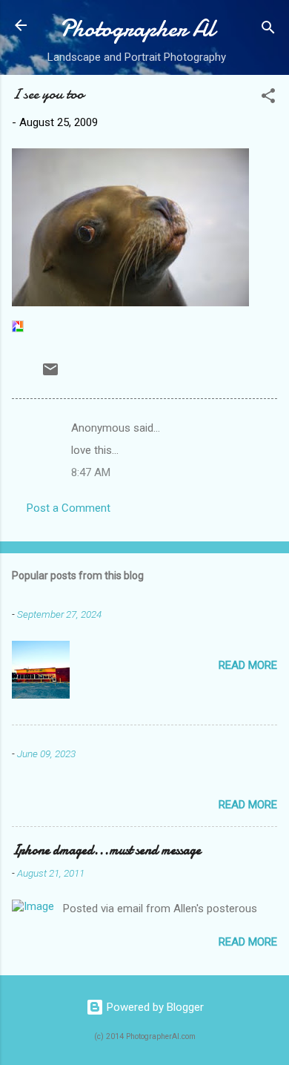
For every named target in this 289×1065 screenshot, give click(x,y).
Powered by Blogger (154, 1007)
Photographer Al (137, 28)
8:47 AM (90, 472)
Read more (248, 665)
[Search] (268, 30)
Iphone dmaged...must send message (106, 850)
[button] (268, 98)
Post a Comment (68, 508)
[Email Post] (50, 374)
